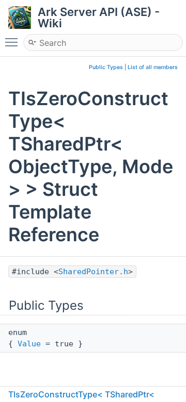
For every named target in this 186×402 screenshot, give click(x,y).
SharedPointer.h (93, 271)
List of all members (153, 67)
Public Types (106, 67)
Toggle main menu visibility (13, 41)
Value (29, 343)
